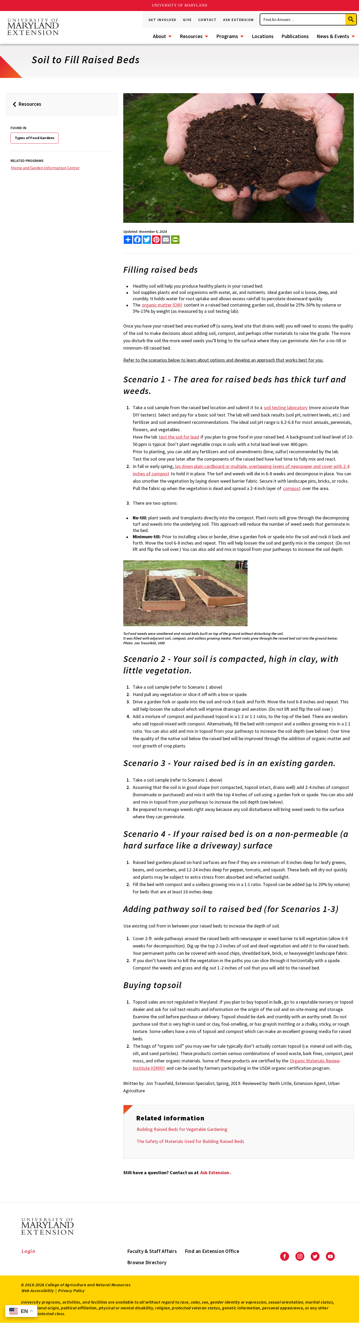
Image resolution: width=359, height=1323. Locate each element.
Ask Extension (238, 19)
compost (292, 488)
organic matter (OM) (162, 305)
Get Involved (162, 19)
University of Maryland (179, 5)
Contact (207, 19)
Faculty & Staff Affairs (152, 1251)
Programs (227, 36)
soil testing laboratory (285, 407)
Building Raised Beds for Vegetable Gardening (182, 1129)
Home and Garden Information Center (45, 167)
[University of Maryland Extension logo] (33, 27)
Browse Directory (146, 1262)
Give (187, 19)
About (159, 36)
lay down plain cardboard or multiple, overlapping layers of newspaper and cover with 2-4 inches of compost (241, 470)
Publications (295, 36)
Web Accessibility (38, 1290)
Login (28, 1251)
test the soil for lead (179, 437)
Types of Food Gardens (34, 137)
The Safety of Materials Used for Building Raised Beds (190, 1141)
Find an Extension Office (212, 1251)
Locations (263, 36)
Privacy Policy (71, 1290)
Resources (191, 36)
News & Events (333, 36)
